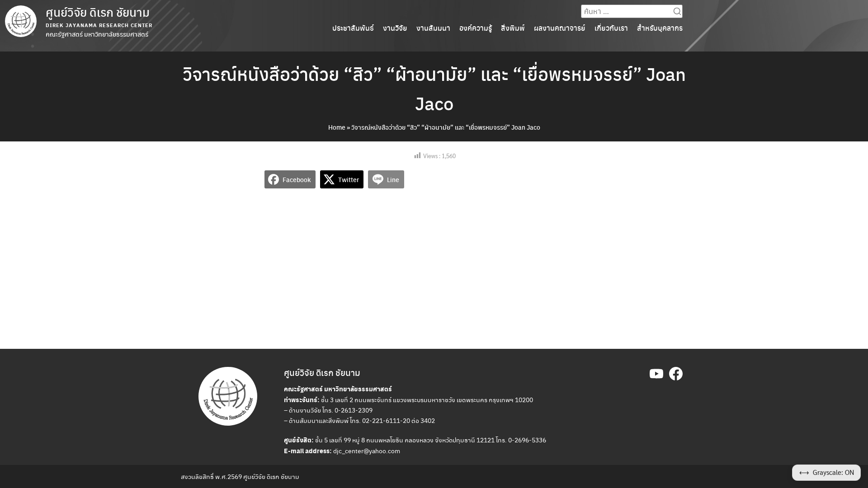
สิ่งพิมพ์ (513, 28)
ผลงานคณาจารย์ (559, 28)
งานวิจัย (395, 28)
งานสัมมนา (433, 28)
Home (336, 126)
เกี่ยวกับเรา (611, 28)
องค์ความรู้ (475, 28)
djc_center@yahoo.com (366, 450)
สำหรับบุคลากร (660, 28)
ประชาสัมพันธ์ (353, 28)
